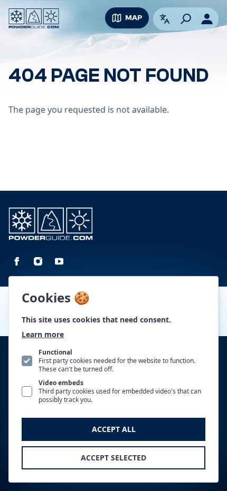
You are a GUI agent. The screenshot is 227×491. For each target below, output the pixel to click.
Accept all (114, 429)
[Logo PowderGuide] (33, 18)
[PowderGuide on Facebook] (16, 261)
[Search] (185, 18)
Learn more (43, 334)
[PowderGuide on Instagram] (38, 261)
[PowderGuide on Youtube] (59, 261)
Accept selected (113, 458)
